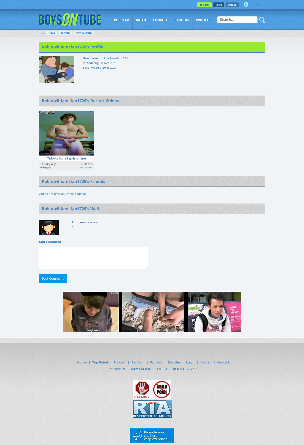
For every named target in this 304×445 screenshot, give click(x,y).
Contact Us (117, 369)
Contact (223, 362)
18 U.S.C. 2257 (183, 369)
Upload (232, 4)
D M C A (162, 369)
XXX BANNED (84, 33)
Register (204, 4)
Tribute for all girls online (66, 158)
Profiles (203, 20)
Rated (141, 20)
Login (218, 4)
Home (82, 362)
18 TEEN (65, 33)
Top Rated (100, 362)
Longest (160, 20)
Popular (121, 20)
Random (181, 20)
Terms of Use (140, 369)
